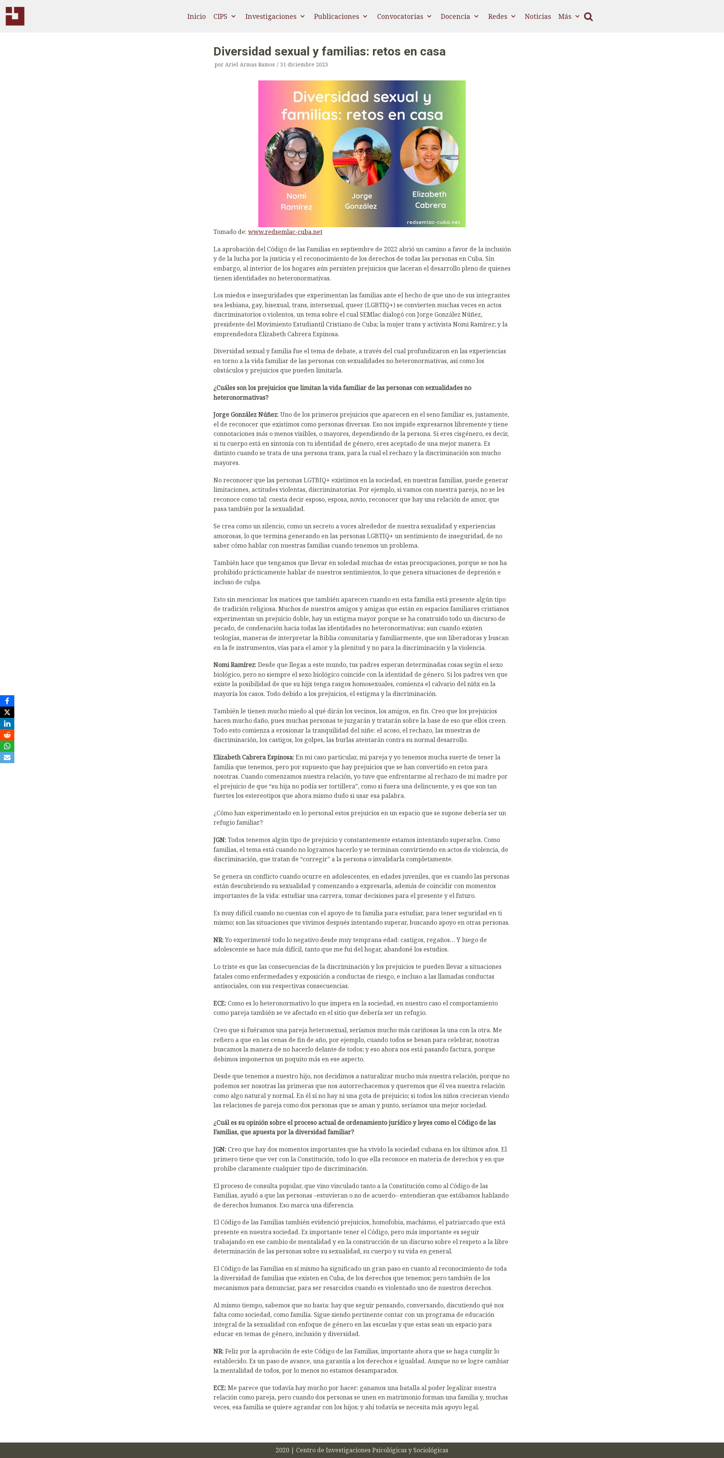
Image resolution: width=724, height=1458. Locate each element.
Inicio (196, 16)
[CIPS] (15, 16)
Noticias (538, 16)
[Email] (7, 757)
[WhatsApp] (7, 746)
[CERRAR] (588, 16)
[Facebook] (7, 701)
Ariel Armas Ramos (250, 64)
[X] (7, 712)
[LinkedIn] (7, 723)
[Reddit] (7, 735)
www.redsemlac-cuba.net (285, 232)
